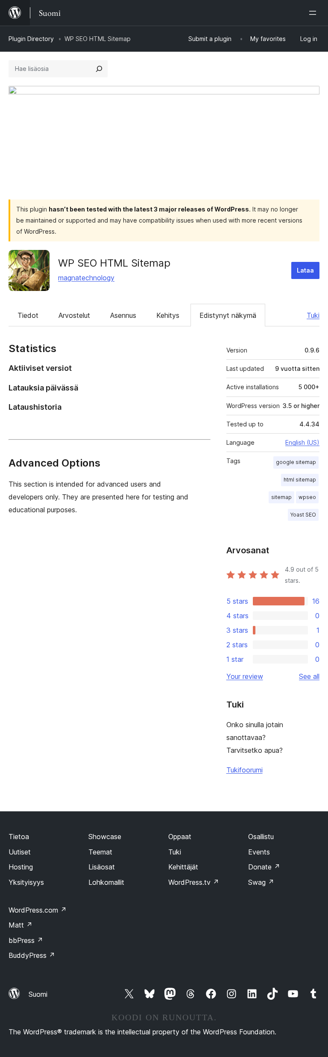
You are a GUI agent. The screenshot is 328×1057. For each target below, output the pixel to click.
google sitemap (296, 462)
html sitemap (300, 479)
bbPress (26, 940)
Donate (264, 867)
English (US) (302, 442)
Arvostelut (74, 315)
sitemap (281, 497)
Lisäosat (101, 867)
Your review (244, 676)
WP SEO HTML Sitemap (114, 263)
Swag (261, 882)
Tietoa (19, 836)
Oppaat (179, 836)
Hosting (21, 867)
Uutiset (20, 852)
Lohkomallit (106, 882)
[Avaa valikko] (314, 13)
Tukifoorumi (244, 770)
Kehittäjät (183, 867)
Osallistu (261, 836)
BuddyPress (32, 955)
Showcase (104, 836)
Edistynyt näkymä (227, 315)
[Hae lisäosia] (99, 68)
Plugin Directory (31, 38)
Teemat (100, 852)
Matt (20, 925)
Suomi (38, 994)
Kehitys (167, 315)
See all (309, 676)
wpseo (307, 497)
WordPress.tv (193, 882)
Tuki (313, 315)
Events (259, 852)
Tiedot (28, 315)
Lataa (305, 270)
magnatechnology (86, 277)
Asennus (123, 315)
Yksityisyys (26, 882)
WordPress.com (38, 910)
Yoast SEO (303, 514)
